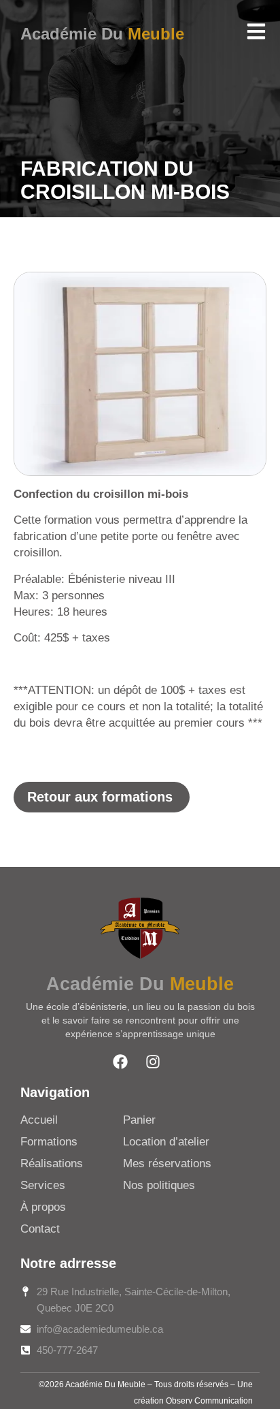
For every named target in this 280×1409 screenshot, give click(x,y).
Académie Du (102, 34)
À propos (43, 1207)
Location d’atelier (166, 1141)
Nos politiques (159, 1185)
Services (42, 1185)
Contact (40, 1228)
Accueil (39, 1119)
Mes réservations (167, 1163)
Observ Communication (209, 1401)
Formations (48, 1141)
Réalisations (51, 1163)
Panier (139, 1119)
